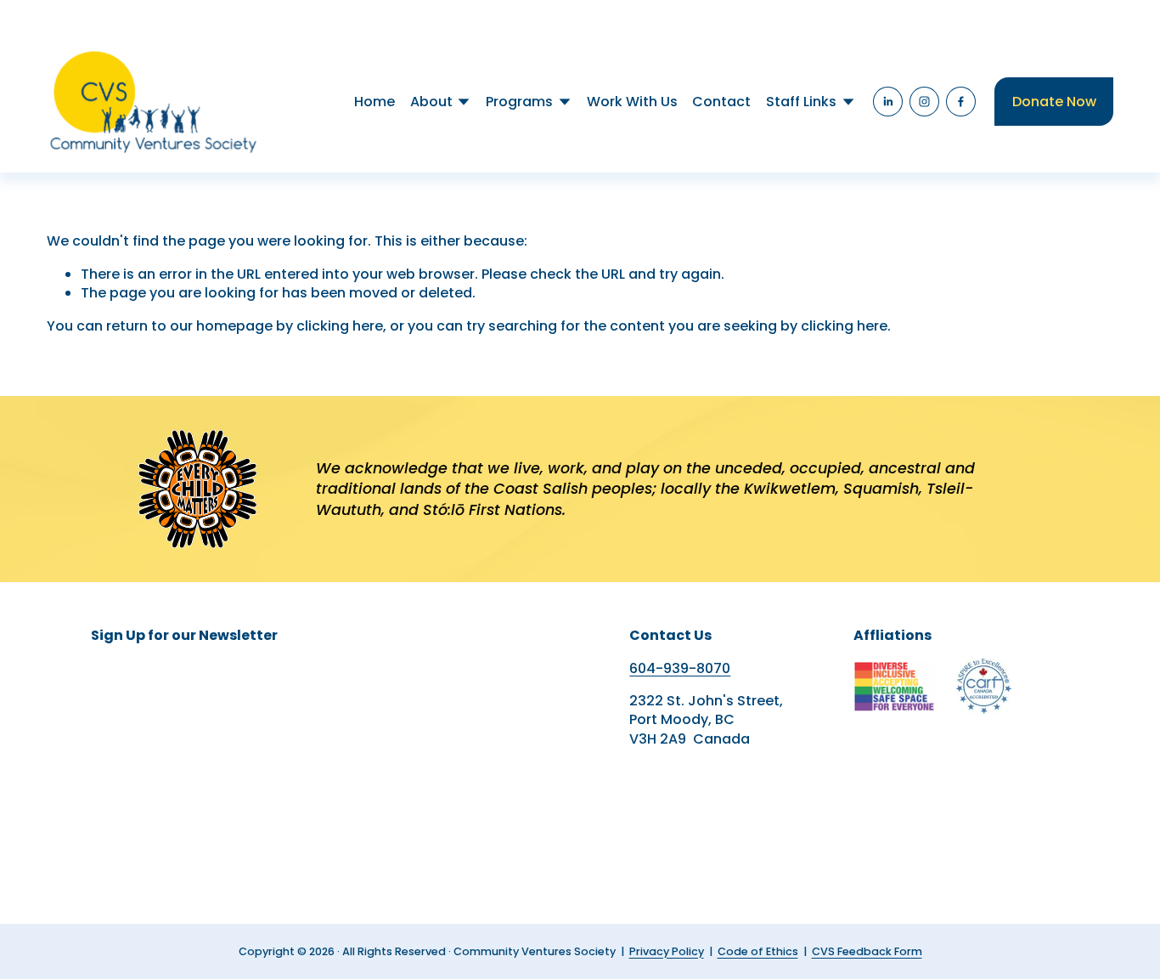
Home (374, 101)
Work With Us (632, 101)
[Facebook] (961, 101)
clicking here (339, 326)
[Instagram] (924, 101)
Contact (721, 101)
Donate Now (1054, 101)
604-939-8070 (679, 668)
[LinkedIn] (888, 101)
